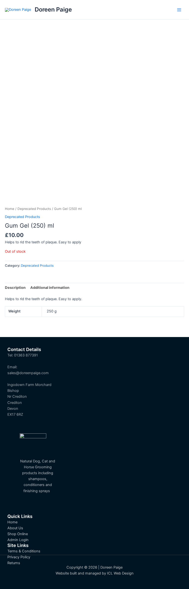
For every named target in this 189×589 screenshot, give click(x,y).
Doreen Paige (53, 9)
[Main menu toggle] (179, 10)
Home (9, 209)
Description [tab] (15, 287)
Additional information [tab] (49, 287)
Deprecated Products (34, 209)
